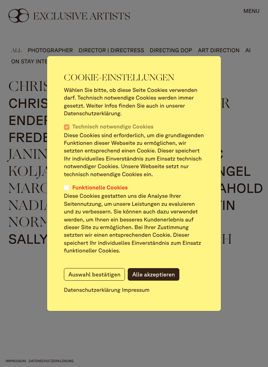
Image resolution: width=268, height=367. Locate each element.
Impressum (135, 290)
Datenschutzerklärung (92, 290)
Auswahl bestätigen (94, 274)
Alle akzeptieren (153, 274)
